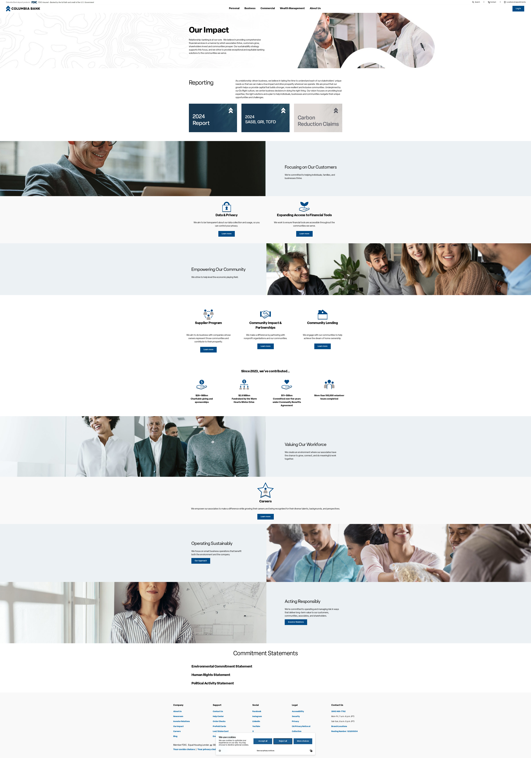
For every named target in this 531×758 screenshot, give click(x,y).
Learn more (226, 234)
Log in (518, 9)
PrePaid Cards (219, 726)
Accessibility (298, 712)
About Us (177, 712)
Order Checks (219, 721)
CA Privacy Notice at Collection (301, 729)
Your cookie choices (184, 749)
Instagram (257, 717)
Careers (177, 731)
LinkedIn (256, 721)
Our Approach (201, 561)
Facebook (256, 712)
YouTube (256, 726)
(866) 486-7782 (338, 712)
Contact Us (218, 712)
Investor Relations (296, 622)
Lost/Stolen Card (220, 731)
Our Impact (178, 726)
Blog (175, 736)
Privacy (295, 721)
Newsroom (178, 717)
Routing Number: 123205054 (344, 731)
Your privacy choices (208, 749)
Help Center (218, 717)
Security (296, 717)
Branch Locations (339, 726)
